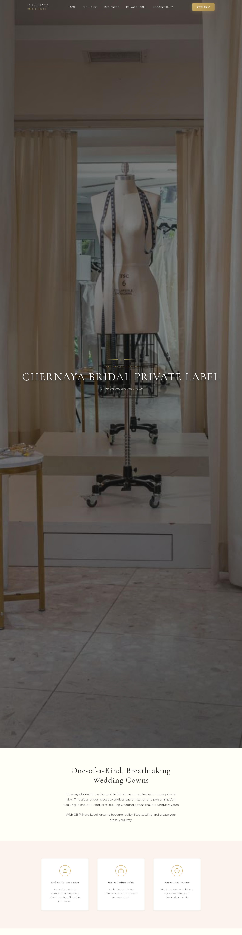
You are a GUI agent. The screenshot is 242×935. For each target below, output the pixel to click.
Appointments (163, 7)
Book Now (203, 7)
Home (72, 7)
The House (90, 7)
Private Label (136, 7)
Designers (111, 7)
